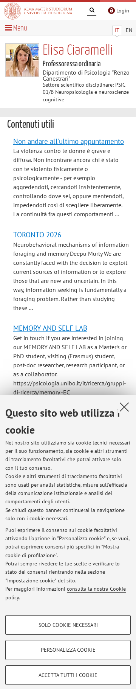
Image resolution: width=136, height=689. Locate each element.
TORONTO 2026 (37, 234)
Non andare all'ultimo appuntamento (68, 141)
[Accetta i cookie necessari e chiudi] (124, 407)
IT (117, 30)
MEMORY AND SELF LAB (50, 328)
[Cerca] (91, 11)
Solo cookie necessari (68, 625)
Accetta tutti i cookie (68, 675)
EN (129, 30)
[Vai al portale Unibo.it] (38, 11)
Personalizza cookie (68, 649)
